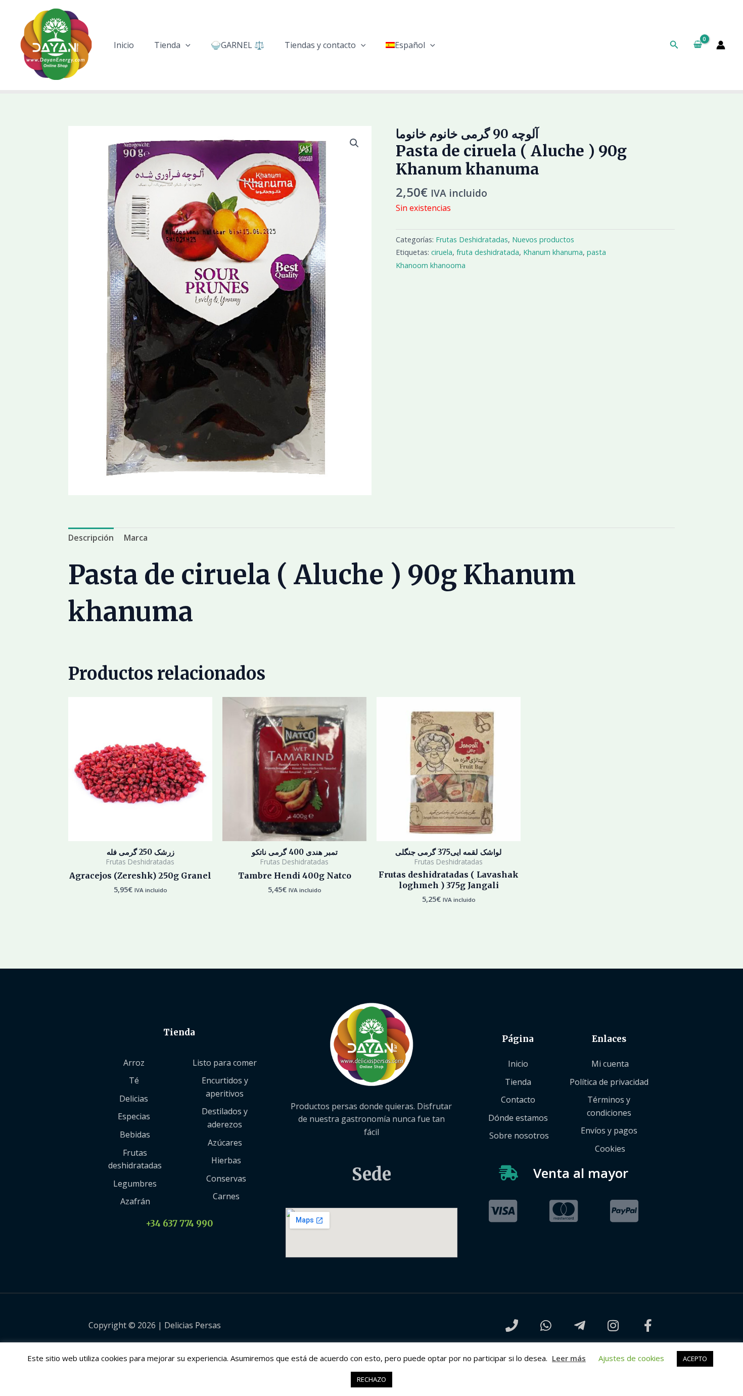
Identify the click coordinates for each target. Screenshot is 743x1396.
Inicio (124, 45)
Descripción (91, 537)
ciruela (441, 252)
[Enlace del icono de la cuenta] (720, 45)
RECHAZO (371, 1379)
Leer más (569, 1358)
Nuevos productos (543, 239)
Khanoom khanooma (431, 265)
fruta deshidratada (487, 252)
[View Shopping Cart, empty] (697, 45)
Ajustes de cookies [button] (631, 1358)
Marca (136, 537)
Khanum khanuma (553, 252)
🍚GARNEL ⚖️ (237, 45)
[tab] (91, 538)
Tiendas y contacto (320, 45)
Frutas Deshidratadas (472, 239)
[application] (185, 45)
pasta (596, 252)
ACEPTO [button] (695, 1358)
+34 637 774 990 (179, 1223)
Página (518, 1038)
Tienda (167, 45)
